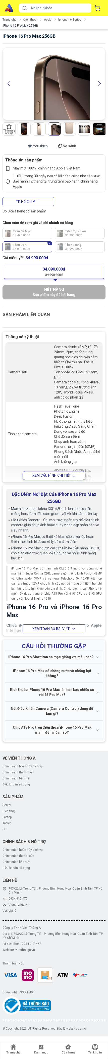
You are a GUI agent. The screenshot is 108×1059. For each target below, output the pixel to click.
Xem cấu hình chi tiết (51, 475)
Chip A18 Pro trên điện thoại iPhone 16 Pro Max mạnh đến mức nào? (52, 729)
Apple (47, 19)
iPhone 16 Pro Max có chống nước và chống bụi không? (52, 673)
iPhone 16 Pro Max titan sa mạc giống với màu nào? (51, 657)
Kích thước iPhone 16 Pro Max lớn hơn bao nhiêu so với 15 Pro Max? (52, 692)
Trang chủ (10, 19)
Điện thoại (30, 19)
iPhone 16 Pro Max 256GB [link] (20, 25)
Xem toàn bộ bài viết (51, 629)
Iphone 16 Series (69, 19)
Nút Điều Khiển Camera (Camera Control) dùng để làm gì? (52, 711)
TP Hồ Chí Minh (28, 202)
